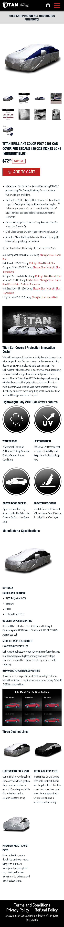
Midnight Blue (46, 254)
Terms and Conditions (32, 905)
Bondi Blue (49, 263)
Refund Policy (46, 909)
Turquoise (35, 284)
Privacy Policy (17, 909)
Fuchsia (24, 284)
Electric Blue (39, 267)
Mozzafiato (13, 284)
